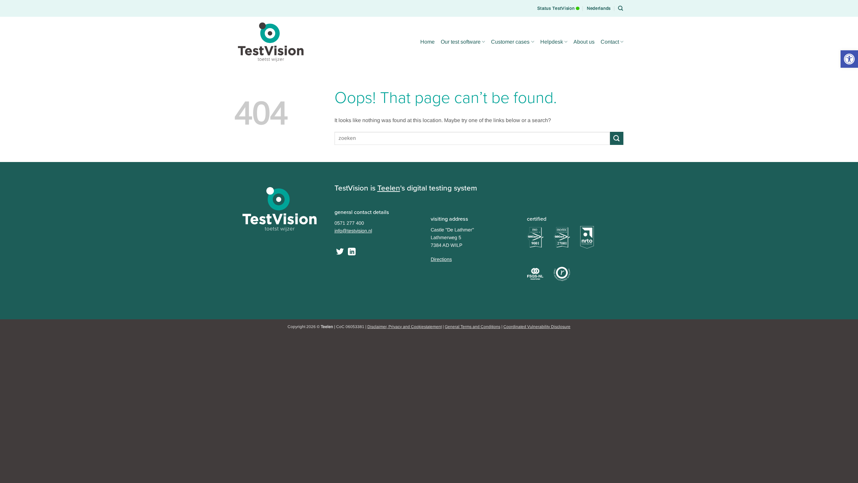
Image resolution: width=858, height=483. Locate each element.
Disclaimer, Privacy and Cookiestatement (404, 326)
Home (427, 42)
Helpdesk (551, 42)
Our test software (461, 42)
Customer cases (510, 42)
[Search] (620, 8)
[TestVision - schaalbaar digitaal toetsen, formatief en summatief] (271, 42)
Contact (610, 42)
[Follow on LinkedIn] (352, 252)
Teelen (388, 188)
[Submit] (616, 138)
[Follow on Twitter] (340, 252)
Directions (441, 259)
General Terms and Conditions (472, 326)
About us (584, 42)
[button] (849, 59)
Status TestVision (556, 5)
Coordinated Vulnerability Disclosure (536, 326)
